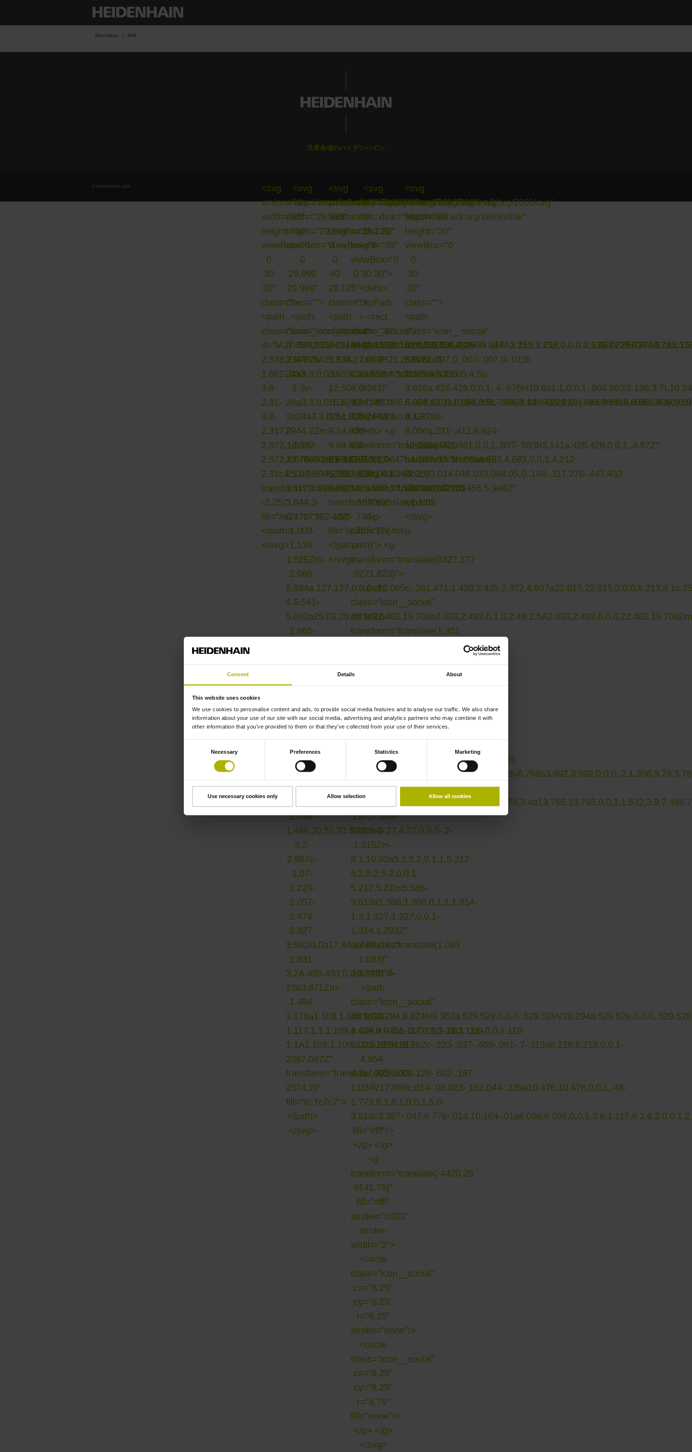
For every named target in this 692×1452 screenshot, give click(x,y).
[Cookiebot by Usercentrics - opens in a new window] (468, 650)
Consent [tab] (238, 674)
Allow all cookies (450, 796)
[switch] (305, 766)
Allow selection (346, 796)
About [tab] (454, 674)
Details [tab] (346, 674)
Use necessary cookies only (243, 796)
